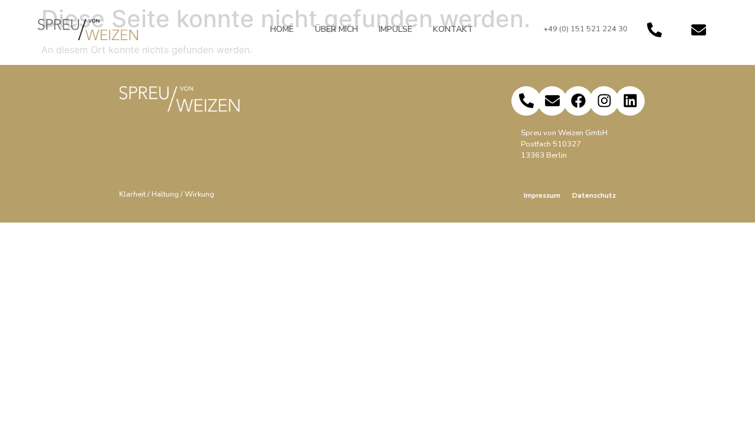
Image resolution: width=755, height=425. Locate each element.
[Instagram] (604, 101)
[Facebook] (578, 101)
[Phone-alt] (654, 29)
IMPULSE (395, 29)
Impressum (542, 195)
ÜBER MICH (336, 29)
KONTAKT (453, 29)
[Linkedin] (630, 101)
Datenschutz (594, 195)
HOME (282, 29)
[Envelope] (698, 29)
